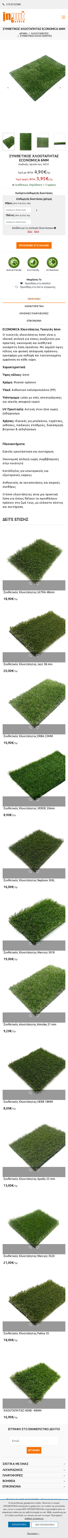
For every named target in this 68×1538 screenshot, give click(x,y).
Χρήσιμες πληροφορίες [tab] (34, 313)
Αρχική (23, 33)
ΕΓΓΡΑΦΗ (34, 1450)
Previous (8, 87)
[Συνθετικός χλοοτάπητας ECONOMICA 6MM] (34, 76)
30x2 (29, 231)
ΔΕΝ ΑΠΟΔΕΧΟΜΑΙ (44, 1525)
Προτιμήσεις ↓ (33, 1533)
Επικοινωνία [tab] (34, 320)
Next (60, 87)
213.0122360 (13, 4)
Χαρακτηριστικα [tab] (34, 306)
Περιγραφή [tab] (34, 299)
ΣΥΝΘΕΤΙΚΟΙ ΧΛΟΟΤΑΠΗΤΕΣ (36, 36)
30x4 (36, 231)
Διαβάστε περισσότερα (34, 1518)
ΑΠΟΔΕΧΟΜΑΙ (19, 1524)
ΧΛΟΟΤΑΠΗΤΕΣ (40, 33)
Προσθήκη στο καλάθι (34, 245)
